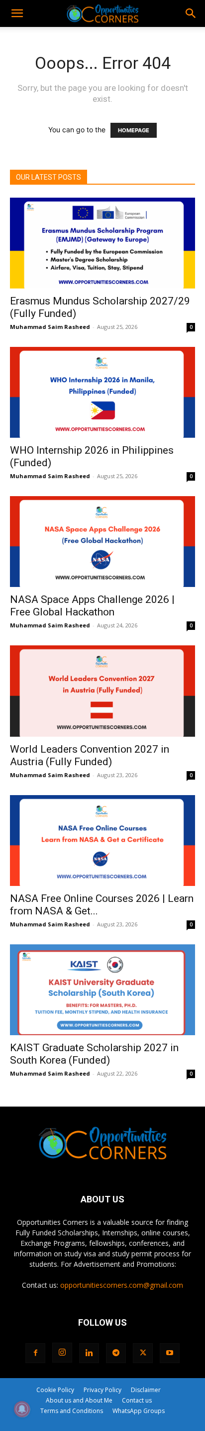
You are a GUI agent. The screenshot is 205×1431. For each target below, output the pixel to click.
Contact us (137, 1400)
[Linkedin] (89, 1353)
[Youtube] (170, 1353)
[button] (17, 13)
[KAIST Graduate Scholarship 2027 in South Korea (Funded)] (102, 989)
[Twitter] (143, 1353)
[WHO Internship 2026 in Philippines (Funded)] (102, 392)
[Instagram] (62, 1353)
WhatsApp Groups (138, 1411)
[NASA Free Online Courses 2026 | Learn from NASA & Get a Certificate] (102, 840)
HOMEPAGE (133, 130)
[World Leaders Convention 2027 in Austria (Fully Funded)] (102, 690)
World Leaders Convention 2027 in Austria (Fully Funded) (89, 755)
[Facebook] (35, 1353)
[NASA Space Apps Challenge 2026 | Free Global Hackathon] (102, 541)
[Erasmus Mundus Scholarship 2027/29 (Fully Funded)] (102, 243)
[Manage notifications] (22, 1409)
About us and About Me (79, 1400)
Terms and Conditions (71, 1411)
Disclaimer (146, 1390)
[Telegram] (116, 1353)
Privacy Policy (102, 1390)
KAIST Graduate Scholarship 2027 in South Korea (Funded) (94, 1054)
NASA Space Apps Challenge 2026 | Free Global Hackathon (92, 605)
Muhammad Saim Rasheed (50, 326)
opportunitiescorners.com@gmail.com (121, 1285)
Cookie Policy (55, 1390)
